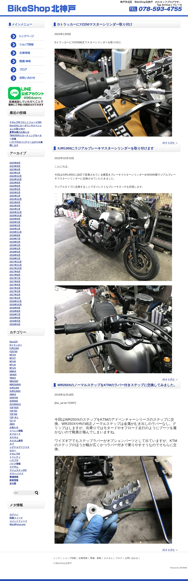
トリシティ (15, 457)
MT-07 (13, 358)
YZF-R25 (14, 407)
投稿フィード (16, 518)
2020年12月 (16, 212)
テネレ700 (15, 453)
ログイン (14, 514)
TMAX (13, 378)
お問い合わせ (131, 558)
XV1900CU (15, 404)
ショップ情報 (69, 558)
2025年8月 (15, 163)
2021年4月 (15, 205)
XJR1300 (14, 388)
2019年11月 (16, 232)
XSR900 (14, 401)
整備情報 (14, 477)
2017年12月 (16, 261)
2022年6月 (15, 186)
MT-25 (13, 368)
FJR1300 (14, 348)
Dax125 (14, 341)
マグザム (14, 467)
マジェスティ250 (18, 470)
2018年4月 (15, 255)
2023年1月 (15, 173)
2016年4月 (15, 324)
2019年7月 (15, 238)
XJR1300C (15, 391)
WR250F (14, 381)
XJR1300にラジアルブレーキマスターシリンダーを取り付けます (105, 148)
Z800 (12, 424)
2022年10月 (16, 179)
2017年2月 (15, 294)
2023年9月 (15, 166)
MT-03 (13, 355)
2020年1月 (15, 229)
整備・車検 (95, 558)
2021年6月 (15, 202)
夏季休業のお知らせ (19, 132)
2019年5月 (15, 242)
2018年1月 (15, 258)
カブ (12, 444)
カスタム (14, 437)
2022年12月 (16, 176)
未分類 (13, 483)
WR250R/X (15, 384)
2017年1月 (15, 298)
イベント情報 (16, 430)
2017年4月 (15, 288)
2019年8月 (15, 235)
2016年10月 (16, 304)
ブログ (118, 558)
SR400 (13, 374)
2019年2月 (15, 248)
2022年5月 (15, 189)
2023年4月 (15, 169)
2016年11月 (16, 301)
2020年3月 (15, 222)
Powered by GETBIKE (178, 568)
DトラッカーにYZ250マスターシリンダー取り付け (94, 24)
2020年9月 (15, 219)
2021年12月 (16, 199)
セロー (13, 450)
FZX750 (13, 351)
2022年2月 (15, 192)
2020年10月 (16, 215)
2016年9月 (15, 308)
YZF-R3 (13, 411)
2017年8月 (15, 275)
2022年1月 (15, 196)
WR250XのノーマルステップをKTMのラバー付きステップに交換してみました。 (117, 385)
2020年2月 (15, 225)
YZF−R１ (14, 417)
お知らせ (14, 427)
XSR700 (14, 397)
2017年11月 (16, 265)
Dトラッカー (16, 345)
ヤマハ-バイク (17, 473)
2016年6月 (15, 317)
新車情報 (14, 480)
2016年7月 (15, 314)
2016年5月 (15, 321)
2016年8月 (15, 311)
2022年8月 (15, 182)
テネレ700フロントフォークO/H (25, 122)
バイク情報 (15, 463)
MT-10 (13, 365)
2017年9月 (15, 271)
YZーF (13, 421)
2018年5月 (15, 252)
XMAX (13, 394)
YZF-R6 (13, 414)
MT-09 (13, 361)
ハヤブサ (14, 460)
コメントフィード (18, 521)
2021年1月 (15, 209)
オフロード (15, 434)
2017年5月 (15, 285)
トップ (56, 558)
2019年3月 (15, 245)
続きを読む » (170, 142)
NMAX (13, 371)
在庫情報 (83, 558)
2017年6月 (15, 281)
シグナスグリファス (19, 447)
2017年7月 (15, 278)
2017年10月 (16, 268)
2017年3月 (15, 291)
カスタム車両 (16, 440)
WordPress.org (17, 524)
